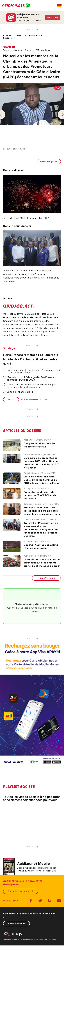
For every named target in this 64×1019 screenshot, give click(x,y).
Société (7, 38)
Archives (44, 400)
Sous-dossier (36, 35)
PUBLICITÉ (31, 30)
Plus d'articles (46, 578)
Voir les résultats (29, 400)
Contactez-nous (16, 923)
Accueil (7, 35)
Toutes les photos (49, 161)
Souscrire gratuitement (20, 891)
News (20, 35)
